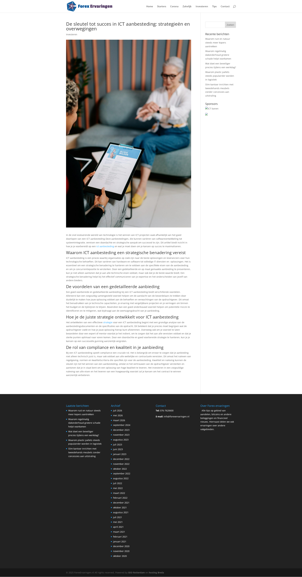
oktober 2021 (120, 507)
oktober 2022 (120, 468)
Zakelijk (187, 6)
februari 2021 (120, 536)
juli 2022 (117, 483)
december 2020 (121, 546)
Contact (225, 6)
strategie (107, 322)
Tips (214, 6)
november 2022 (121, 463)
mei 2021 (118, 521)
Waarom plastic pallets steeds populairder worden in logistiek (219, 76)
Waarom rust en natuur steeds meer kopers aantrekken (217, 42)
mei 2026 (118, 415)
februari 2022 (120, 497)
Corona (174, 6)
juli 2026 (117, 410)
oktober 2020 (120, 555)
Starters (161, 6)
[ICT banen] (211, 108)
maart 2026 (119, 420)
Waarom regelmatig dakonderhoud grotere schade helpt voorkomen (218, 55)
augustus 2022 (121, 478)
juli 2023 (117, 444)
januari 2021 (119, 541)
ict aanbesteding (105, 246)
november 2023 (121, 434)
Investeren (202, 6)
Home (149, 6)
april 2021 (118, 526)
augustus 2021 (121, 512)
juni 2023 (118, 449)
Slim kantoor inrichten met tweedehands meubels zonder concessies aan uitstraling (84, 452)
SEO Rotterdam (136, 572)
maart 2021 (119, 531)
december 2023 (121, 429)
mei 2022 (118, 488)
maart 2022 (119, 493)
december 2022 (121, 459)
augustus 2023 (121, 439)
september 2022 (121, 473)
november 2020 (121, 551)
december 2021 (121, 502)
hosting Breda (156, 572)
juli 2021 (117, 517)
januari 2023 (119, 454)
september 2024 (121, 425)
